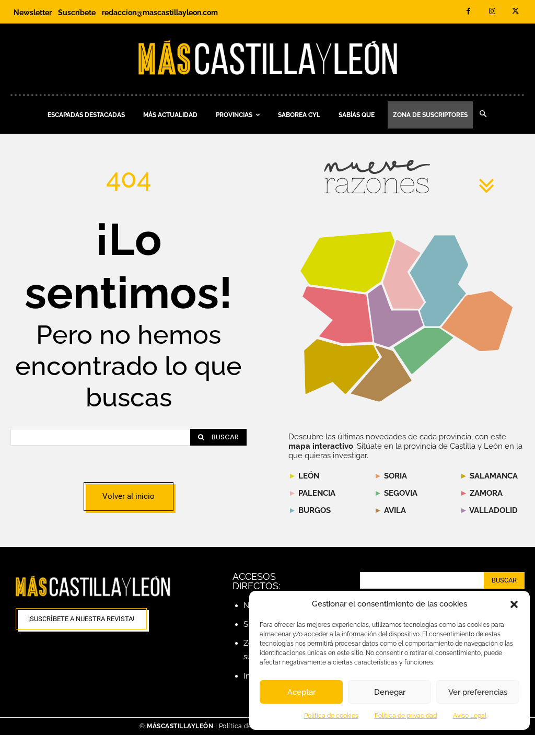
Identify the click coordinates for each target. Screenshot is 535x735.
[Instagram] (492, 12)
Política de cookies (331, 715)
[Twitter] (515, 12)
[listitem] (337, 314)
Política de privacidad (406, 715)
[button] (514, 604)
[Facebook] (468, 12)
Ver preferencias (477, 692)
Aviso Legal (469, 715)
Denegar (389, 692)
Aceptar (301, 692)
